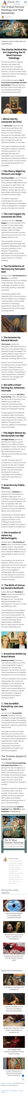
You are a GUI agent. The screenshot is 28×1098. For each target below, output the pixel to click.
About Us (3, 1092)
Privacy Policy (5, 1090)
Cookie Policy (13, 1090)
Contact (20, 1090)
